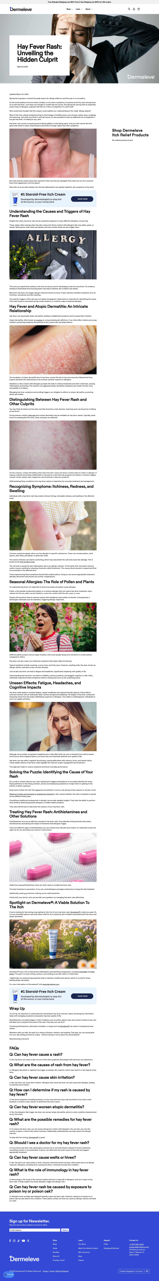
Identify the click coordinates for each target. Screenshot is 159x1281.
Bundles (56, 1252)
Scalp (55, 1248)
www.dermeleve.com (51, 984)
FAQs (106, 1244)
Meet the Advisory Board (88, 1248)
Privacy (45, 1271)
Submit (65, 1230)
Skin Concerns (84, 1252)
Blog (80, 1256)
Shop (69, 9)
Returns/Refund (62, 1271)
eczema (39, 320)
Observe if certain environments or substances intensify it (32, 794)
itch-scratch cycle (27, 562)
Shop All (56, 1256)
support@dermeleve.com (139, 1247)
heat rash (31, 415)
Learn (78, 9)
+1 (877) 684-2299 (136, 1244)
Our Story (82, 1244)
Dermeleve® (75, 912)
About (88, 9)
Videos (81, 1260)
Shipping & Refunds (111, 1248)
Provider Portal (58, 1260)
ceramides (83, 972)
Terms (52, 1271)
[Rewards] (8, 1274)
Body (55, 1244)
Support (107, 1240)
